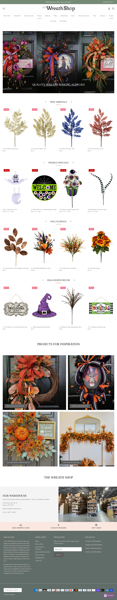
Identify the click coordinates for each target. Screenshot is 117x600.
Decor (73, 16)
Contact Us (38, 560)
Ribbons (47, 16)
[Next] (110, 62)
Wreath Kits (17, 16)
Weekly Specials (29, 16)
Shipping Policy (39, 557)
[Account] (108, 8)
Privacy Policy (39, 544)
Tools (94, 16)
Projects (111, 16)
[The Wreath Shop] (58, 8)
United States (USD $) (108, 2)
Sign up (58, 555)
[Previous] (6, 62)
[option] (58, 62)
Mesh (55, 16)
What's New (6, 16)
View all (58, 104)
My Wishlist (63, 21)
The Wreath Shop (11, 594)
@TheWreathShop (96, 548)
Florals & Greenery (83, 16)
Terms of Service (40, 555)
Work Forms (64, 16)
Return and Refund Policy (42, 552)
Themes (39, 16)
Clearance (102, 16)
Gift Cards (53, 21)
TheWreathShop (96, 541)
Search (37, 541)
